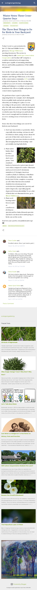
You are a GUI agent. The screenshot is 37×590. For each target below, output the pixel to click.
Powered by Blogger (19, 584)
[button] (3, 38)
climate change (23, 23)
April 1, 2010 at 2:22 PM (15, 299)
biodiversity (7, 23)
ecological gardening (12, 3)
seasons (6, 25)
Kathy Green (12, 251)
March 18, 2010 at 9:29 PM (16, 246)
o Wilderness (18, 51)
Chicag (11, 51)
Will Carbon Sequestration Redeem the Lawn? (17, 466)
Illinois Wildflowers (12, 196)
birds (4, 226)
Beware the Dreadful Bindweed (12, 495)
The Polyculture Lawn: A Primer (12, 524)
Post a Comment (8, 303)
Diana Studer (12, 272)
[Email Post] (3, 223)
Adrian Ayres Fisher (14, 285)
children (14, 23)
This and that (14, 25)
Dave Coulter (12, 240)
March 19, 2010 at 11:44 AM (16, 266)
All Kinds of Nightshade (9, 342)
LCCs (26, 79)
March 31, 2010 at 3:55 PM (16, 280)
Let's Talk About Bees (9, 404)
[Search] (34, 3)
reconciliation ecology (16, 226)
